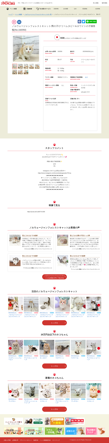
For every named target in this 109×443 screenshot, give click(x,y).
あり (86, 77)
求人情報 (95, 3)
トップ (11, 14)
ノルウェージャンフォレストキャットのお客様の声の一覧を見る (54, 277)
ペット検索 (18, 14)
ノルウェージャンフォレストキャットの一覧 (38, 14)
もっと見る (54, 323)
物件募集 (104, 3)
